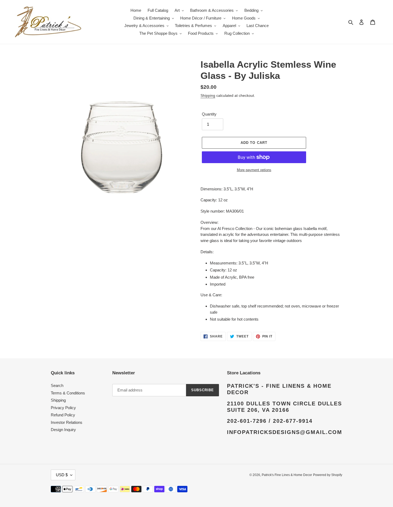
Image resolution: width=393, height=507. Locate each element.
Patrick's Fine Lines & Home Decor (287, 475)
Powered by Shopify (327, 475)
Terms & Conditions (68, 393)
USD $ (62, 475)
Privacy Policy (63, 407)
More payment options (254, 170)
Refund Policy (63, 415)
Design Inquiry (63, 429)
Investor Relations (66, 422)
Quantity (209, 114)
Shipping (208, 95)
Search (57, 385)
